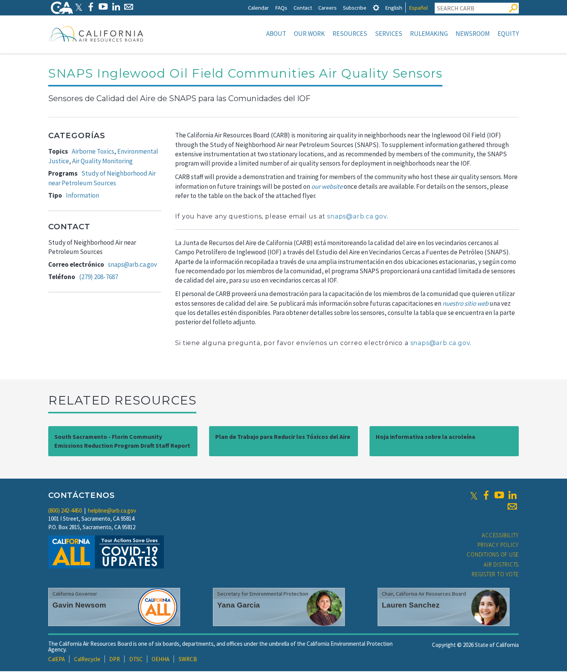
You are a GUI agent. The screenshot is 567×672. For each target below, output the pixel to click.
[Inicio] (96, 33)
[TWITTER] (79, 7)
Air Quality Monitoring (102, 161)
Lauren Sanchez (411, 605)
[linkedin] (512, 495)
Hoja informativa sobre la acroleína (425, 436)
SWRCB (188, 659)
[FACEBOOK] (90, 7)
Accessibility (500, 535)
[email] (512, 506)
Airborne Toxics (93, 151)
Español (418, 7)
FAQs (281, 7)
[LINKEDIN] (116, 7)
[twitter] (474, 495)
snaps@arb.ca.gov (132, 264)
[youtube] (499, 495)
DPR (114, 659)
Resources (349, 33)
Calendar (258, 7)
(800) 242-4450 (65, 510)
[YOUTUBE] (103, 7)
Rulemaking (429, 33)
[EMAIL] (128, 7)
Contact (303, 7)
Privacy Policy (498, 544)
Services (388, 33)
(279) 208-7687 (98, 277)
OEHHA (160, 659)
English (393, 7)
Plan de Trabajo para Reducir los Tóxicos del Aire (282, 436)
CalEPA (56, 659)
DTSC (136, 659)
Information (82, 195)
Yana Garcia (238, 605)
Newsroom (473, 33)
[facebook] (486, 495)
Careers (327, 7)
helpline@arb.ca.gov (112, 510)
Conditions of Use (493, 554)
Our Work (309, 33)
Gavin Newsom (79, 605)
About (276, 33)
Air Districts (501, 564)
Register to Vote (495, 574)
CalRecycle (87, 659)
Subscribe (354, 7)
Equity (508, 33)
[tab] (376, 8)
